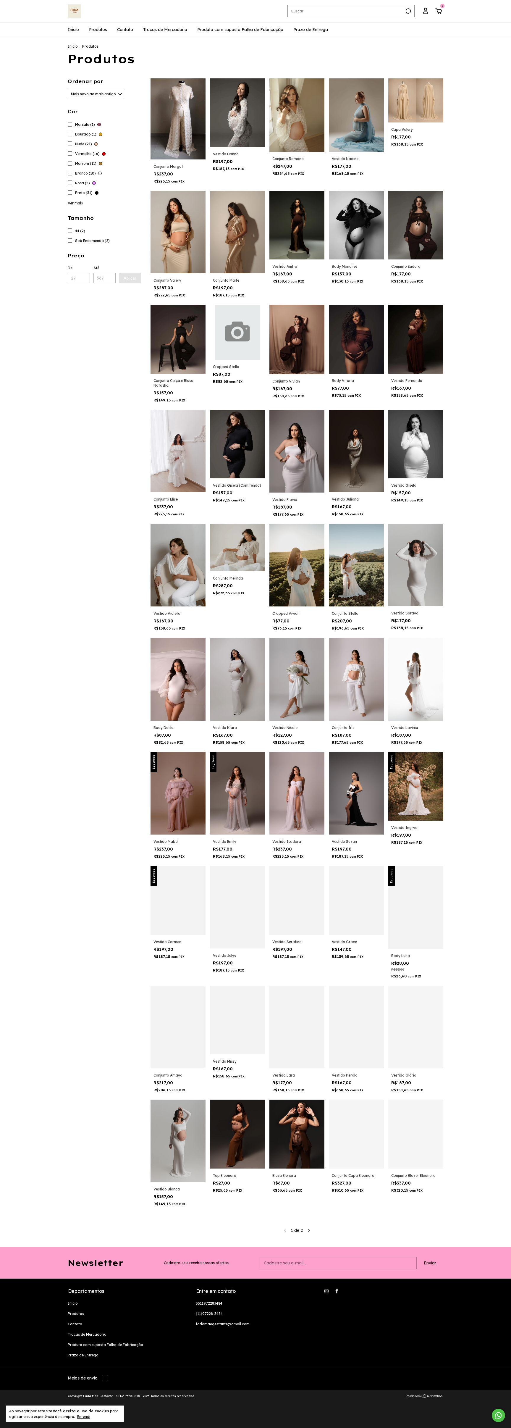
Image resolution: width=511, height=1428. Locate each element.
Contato (125, 29)
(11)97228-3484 (209, 1313)
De (70, 268)
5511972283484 (209, 1303)
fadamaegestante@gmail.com (223, 1324)
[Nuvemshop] (424, 1396)
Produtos (98, 29)
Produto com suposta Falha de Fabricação (240, 29)
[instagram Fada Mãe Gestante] (326, 1291)
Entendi (83, 1416)
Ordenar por (85, 81)
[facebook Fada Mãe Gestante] (336, 1291)
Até (96, 268)
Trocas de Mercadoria (165, 29)
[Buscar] (407, 11)
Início (73, 29)
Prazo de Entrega (310, 29)
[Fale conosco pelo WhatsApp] (498, 1415)
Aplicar (130, 278)
